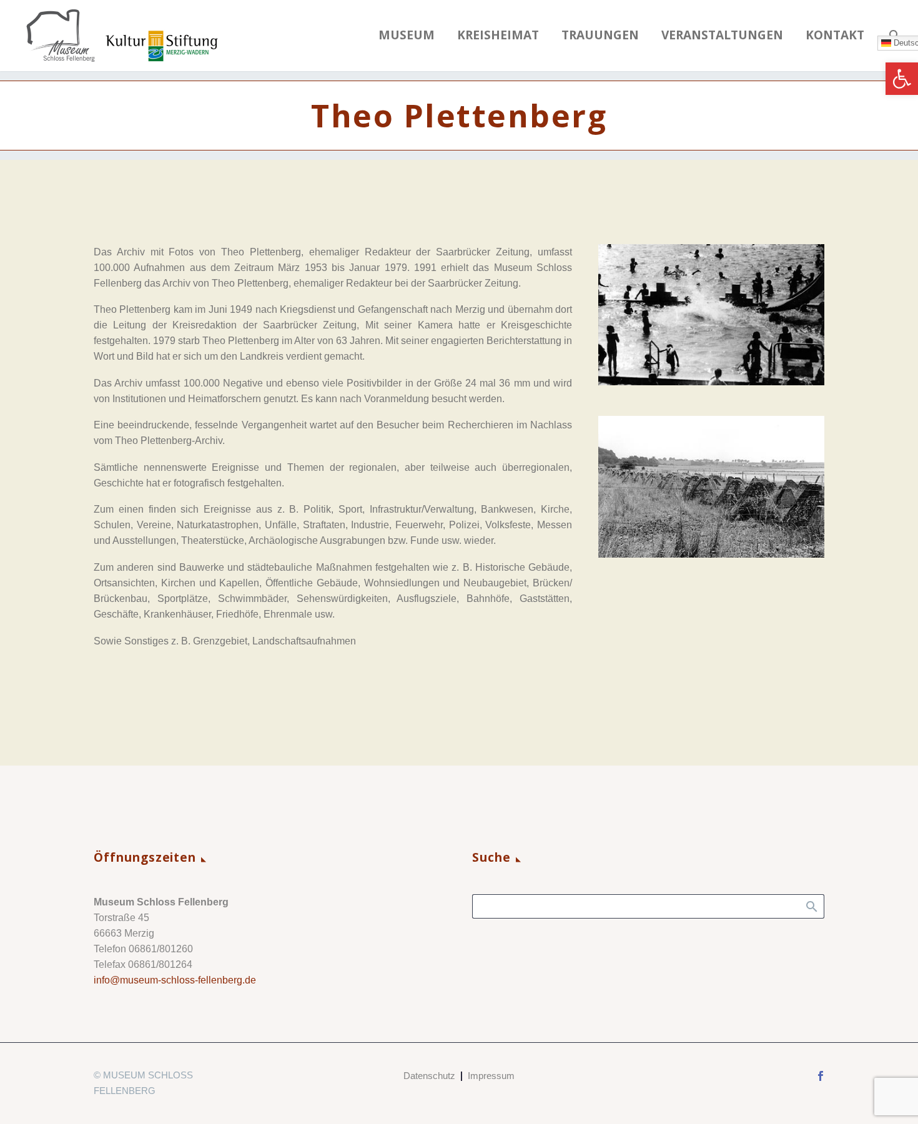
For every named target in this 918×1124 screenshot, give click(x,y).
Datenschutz (429, 1076)
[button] (902, 78)
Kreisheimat (498, 35)
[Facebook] (821, 1076)
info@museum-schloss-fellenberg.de (175, 980)
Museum (406, 35)
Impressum (491, 1076)
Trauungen (600, 35)
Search (810, 906)
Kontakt (835, 35)
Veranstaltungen (722, 35)
